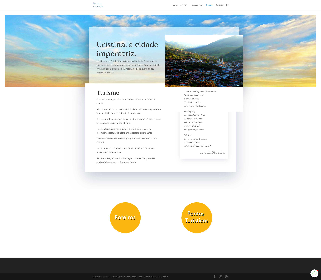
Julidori (164, 276)
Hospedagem (196, 5)
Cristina (209, 5)
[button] (314, 273)
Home (174, 5)
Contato (219, 5)
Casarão (184, 5)
